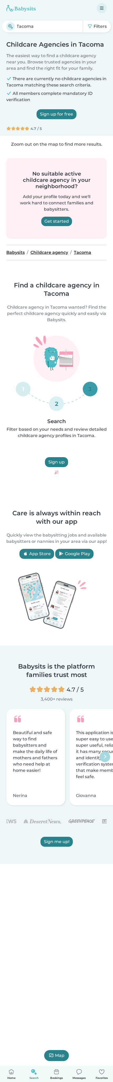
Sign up (56, 462)
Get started (56, 221)
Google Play (77, 553)
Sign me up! (56, 841)
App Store (39, 553)
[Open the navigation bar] (102, 8)
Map (59, 1055)
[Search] (10, 26)
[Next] (105, 757)
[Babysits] (21, 8)
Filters (100, 26)
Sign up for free (56, 114)
